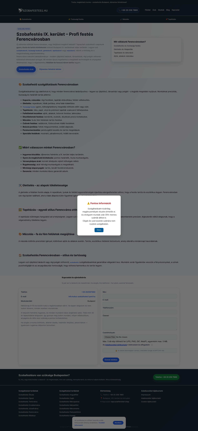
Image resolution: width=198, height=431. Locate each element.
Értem (99, 230)
